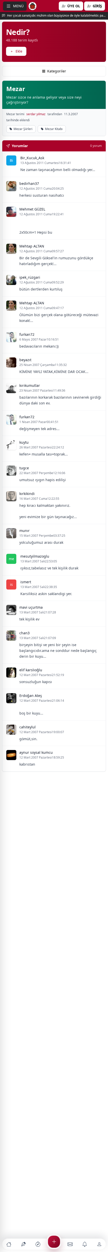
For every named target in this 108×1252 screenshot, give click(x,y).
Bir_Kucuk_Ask (32, 157)
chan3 (24, 633)
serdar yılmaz (35, 114)
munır (24, 530)
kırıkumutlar (29, 385)
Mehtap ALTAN (31, 246)
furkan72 (26, 334)
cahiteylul (27, 727)
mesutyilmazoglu (34, 556)
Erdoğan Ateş (30, 695)
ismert (25, 581)
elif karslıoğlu (30, 669)
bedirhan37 (29, 183)
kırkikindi (27, 493)
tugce (24, 468)
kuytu (24, 442)
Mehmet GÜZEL (32, 209)
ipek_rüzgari (29, 277)
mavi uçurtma (31, 607)
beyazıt (25, 359)
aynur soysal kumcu (36, 752)
